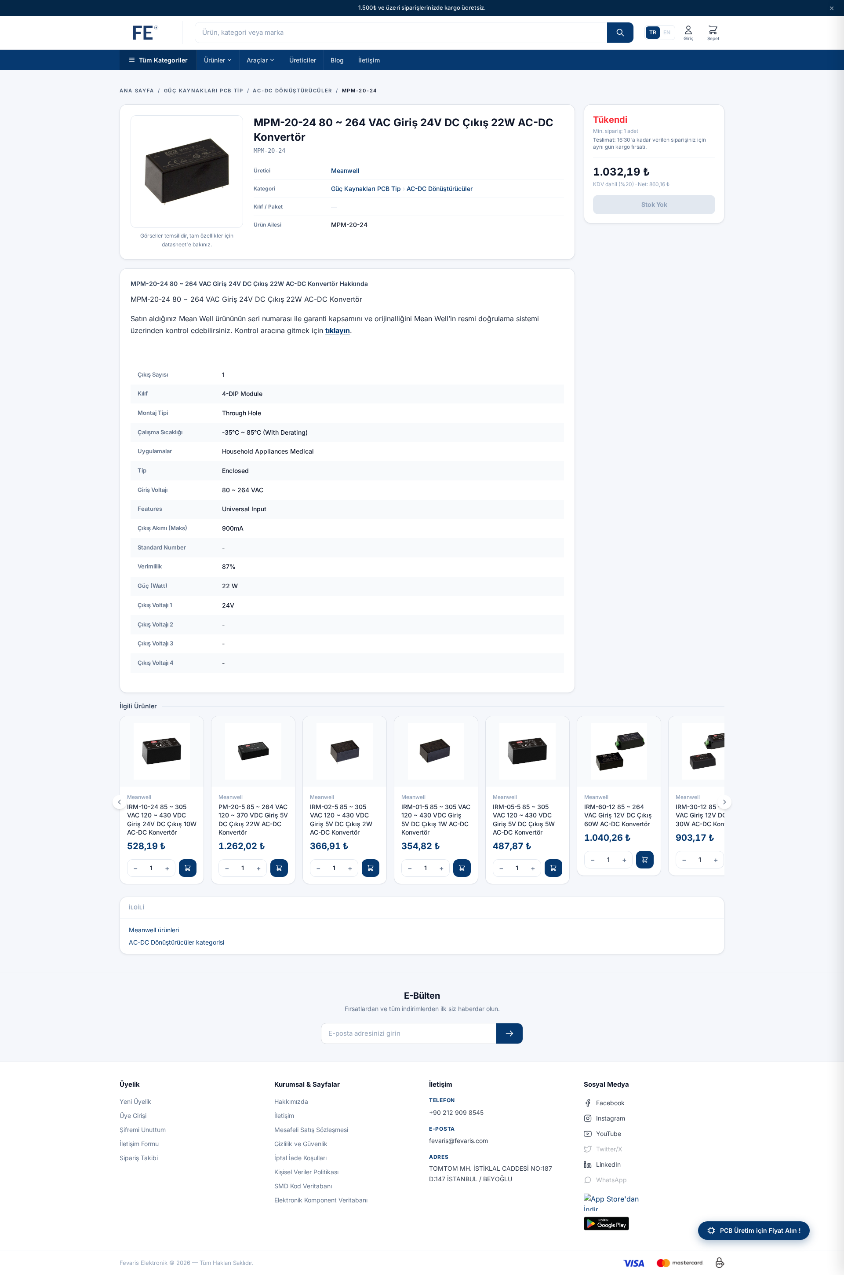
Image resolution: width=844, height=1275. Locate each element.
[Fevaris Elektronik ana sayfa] (145, 32)
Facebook (610, 1102)
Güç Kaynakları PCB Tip (366, 188)
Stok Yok (654, 204)
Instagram (610, 1118)
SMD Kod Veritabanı (303, 1186)
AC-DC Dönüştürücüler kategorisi (176, 942)
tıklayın (337, 330)
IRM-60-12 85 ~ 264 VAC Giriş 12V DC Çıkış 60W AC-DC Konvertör (618, 815)
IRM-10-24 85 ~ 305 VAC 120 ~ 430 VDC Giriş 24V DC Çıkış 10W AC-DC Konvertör (161, 819)
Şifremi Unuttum (143, 1129)
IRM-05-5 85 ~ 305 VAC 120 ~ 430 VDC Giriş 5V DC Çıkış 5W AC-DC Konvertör (524, 819)
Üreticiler (302, 59)
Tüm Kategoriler (163, 59)
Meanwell (345, 170)
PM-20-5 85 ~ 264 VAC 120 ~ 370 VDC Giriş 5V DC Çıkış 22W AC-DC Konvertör (253, 819)
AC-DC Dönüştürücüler (440, 188)
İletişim (369, 59)
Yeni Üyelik (135, 1101)
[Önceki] (120, 802)
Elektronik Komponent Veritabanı (320, 1200)
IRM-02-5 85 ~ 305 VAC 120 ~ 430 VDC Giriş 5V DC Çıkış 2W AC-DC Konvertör (341, 819)
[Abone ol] (509, 1033)
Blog (337, 59)
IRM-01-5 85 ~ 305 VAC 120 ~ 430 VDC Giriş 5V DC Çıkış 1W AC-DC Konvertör (435, 819)
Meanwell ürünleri (154, 930)
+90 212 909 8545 (456, 1112)
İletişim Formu (139, 1143)
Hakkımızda (291, 1101)
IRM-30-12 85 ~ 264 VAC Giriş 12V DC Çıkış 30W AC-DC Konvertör (709, 815)
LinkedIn (608, 1164)
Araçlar (257, 59)
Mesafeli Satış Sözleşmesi (311, 1129)
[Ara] (620, 32)
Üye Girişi (133, 1115)
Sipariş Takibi (139, 1157)
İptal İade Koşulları (300, 1157)
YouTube (608, 1133)
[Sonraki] (724, 802)
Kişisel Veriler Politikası (306, 1172)
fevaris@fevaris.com (458, 1140)
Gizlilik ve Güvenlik (300, 1143)
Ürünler (214, 59)
